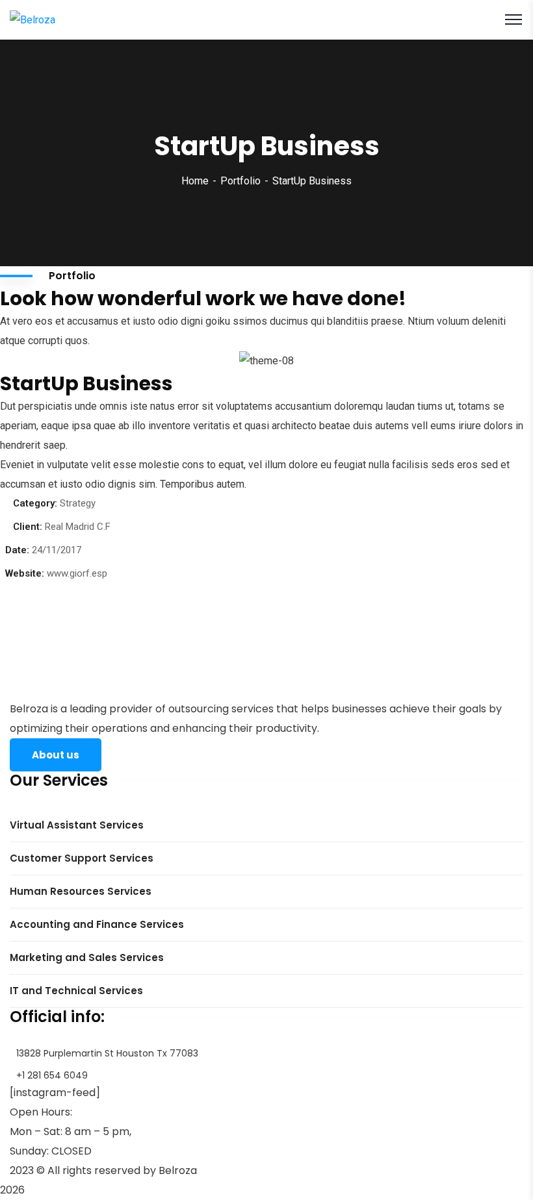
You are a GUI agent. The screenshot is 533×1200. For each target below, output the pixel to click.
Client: (27, 526)
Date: (17, 550)
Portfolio (240, 181)
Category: (35, 503)
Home (195, 181)
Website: (24, 573)
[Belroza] (32, 19)
